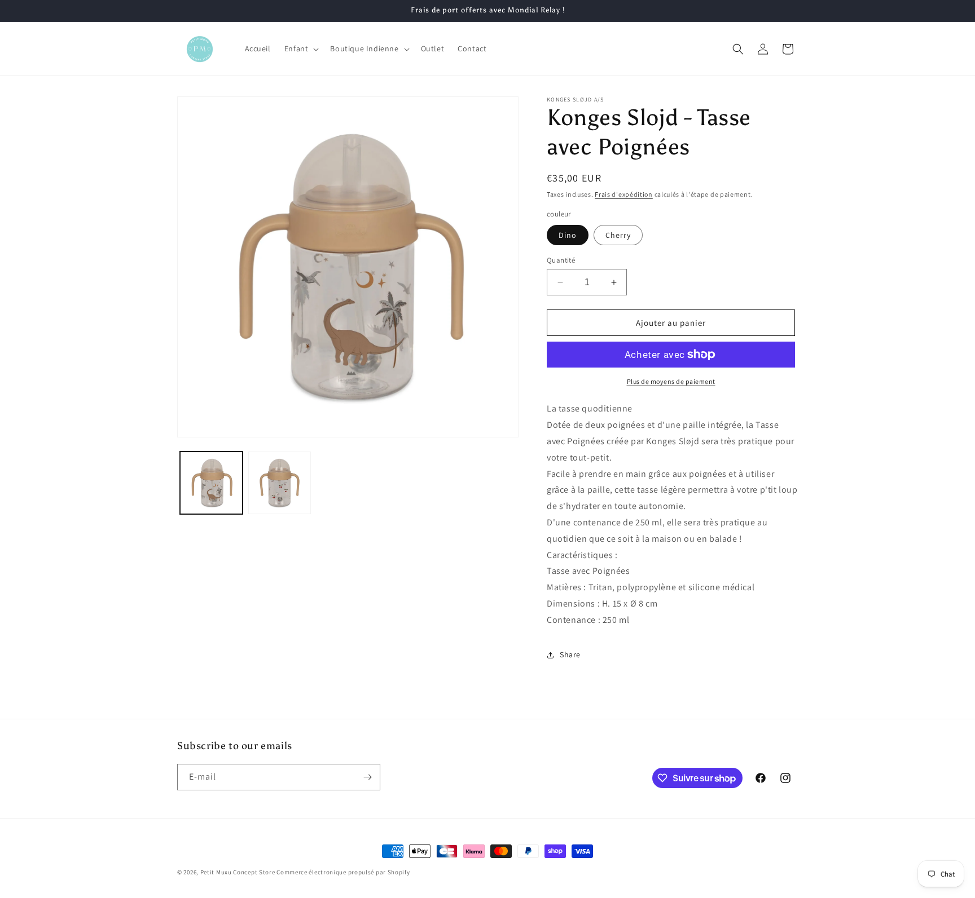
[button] (301, 48)
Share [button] (570, 654)
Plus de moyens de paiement (671, 381)
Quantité (561, 260)
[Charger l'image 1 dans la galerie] (211, 483)
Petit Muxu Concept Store (237, 872)
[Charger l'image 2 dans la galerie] (279, 483)
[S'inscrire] (367, 777)
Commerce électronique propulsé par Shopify (343, 872)
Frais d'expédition (624, 194)
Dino (568, 235)
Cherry (618, 235)
